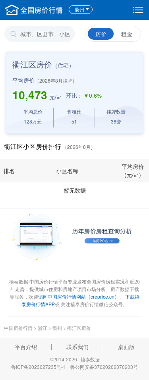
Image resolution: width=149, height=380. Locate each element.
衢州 (79, 9)
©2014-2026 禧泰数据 (75, 359)
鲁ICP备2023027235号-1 (38, 366)
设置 (138, 10)
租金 (126, 34)
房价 (100, 34)
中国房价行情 (19, 327)
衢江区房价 (79, 327)
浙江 (42, 327)
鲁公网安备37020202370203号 (104, 366)
